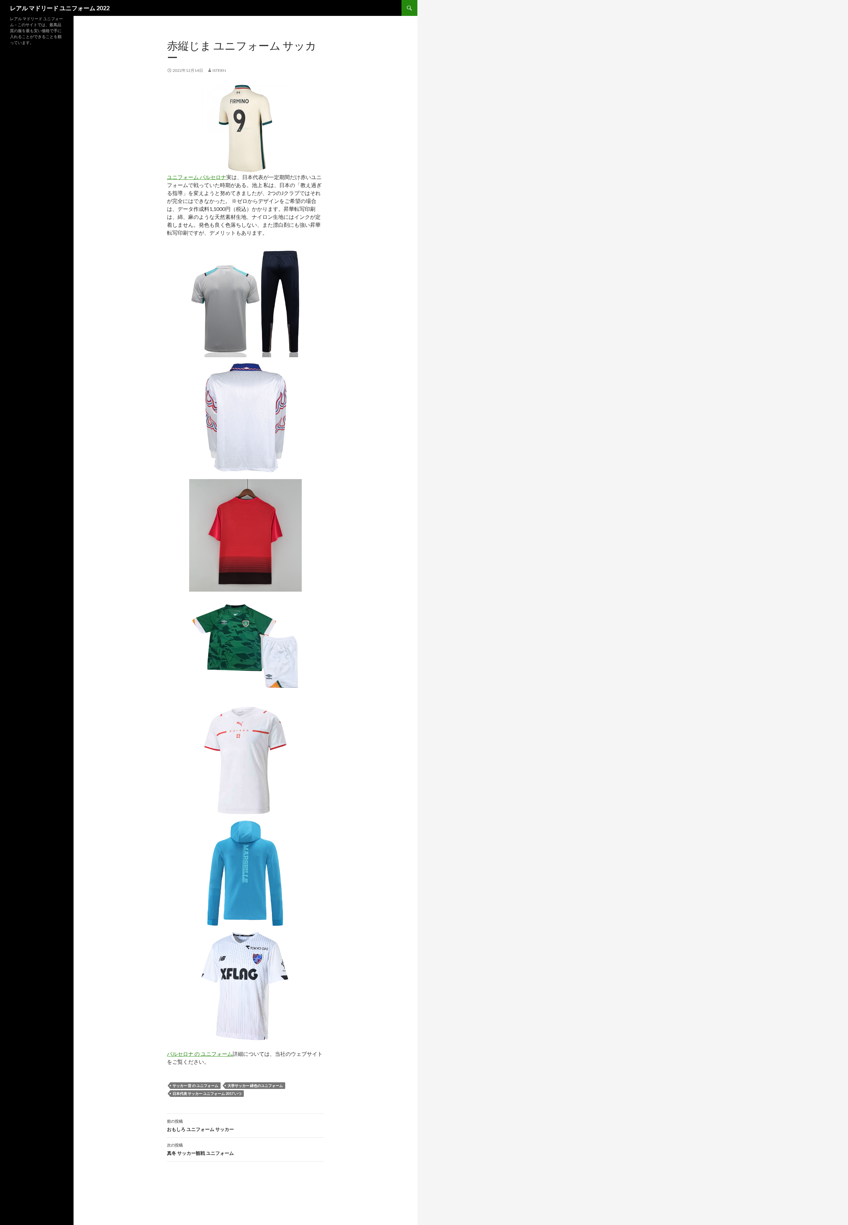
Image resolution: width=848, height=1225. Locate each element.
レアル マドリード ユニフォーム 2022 (60, 8)
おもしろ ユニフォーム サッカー (200, 1125)
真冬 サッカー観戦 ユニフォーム (200, 1149)
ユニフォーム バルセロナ (196, 177)
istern (219, 70)
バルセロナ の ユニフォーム (200, 1054)
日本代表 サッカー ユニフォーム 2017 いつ (207, 1093)
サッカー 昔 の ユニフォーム (195, 1085)
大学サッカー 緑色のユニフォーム (255, 1085)
